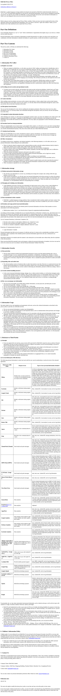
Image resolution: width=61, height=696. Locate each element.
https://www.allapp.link (6, 505)
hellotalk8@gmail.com (9, 626)
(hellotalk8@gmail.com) (34, 638)
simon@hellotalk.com (44, 673)
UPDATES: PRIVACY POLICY (8, 7)
